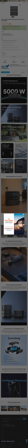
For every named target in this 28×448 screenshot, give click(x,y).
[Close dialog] (23, 214)
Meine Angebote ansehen (9, 228)
